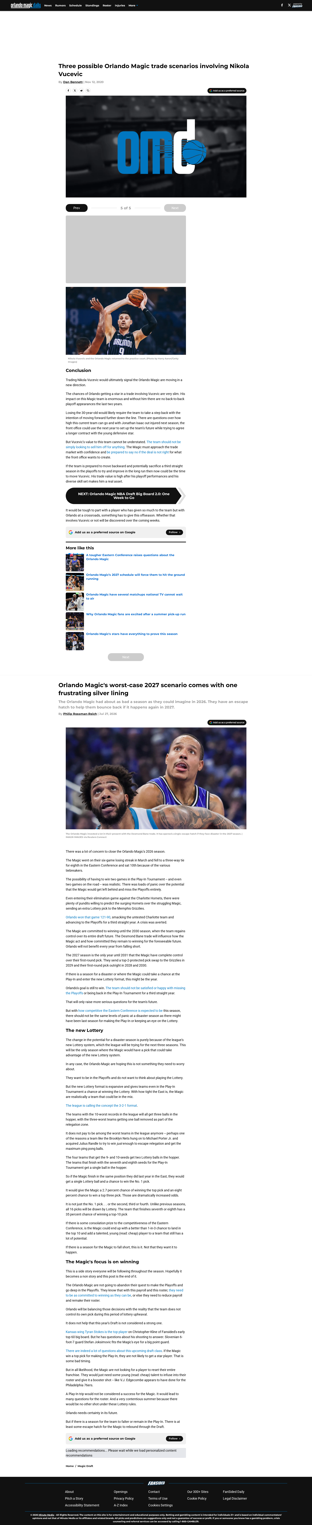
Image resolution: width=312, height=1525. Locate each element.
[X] (289, 5)
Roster (107, 5)
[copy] (88, 90)
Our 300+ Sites (197, 1492)
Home (70, 1466)
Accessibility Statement (82, 1505)
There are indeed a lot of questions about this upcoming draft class (114, 1351)
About (69, 1492)
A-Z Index (121, 1505)
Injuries (120, 5)
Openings (120, 1492)
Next (175, 208)
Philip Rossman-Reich (80, 714)
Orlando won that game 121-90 (88, 917)
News (48, 5)
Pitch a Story (74, 1498)
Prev (76, 208)
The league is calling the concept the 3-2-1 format (101, 1105)
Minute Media (46, 1515)
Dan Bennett (73, 82)
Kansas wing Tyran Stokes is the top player (96, 1332)
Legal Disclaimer (235, 1498)
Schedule (75, 5)
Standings (92, 5)
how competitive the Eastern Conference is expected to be (120, 1011)
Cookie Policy (197, 1498)
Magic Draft (85, 1466)
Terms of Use (158, 1498)
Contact (154, 1492)
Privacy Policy (124, 1498)
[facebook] (282, 5)
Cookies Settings (160, 1505)
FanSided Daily (233, 1492)
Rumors (60, 5)
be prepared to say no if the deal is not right (138, 452)
